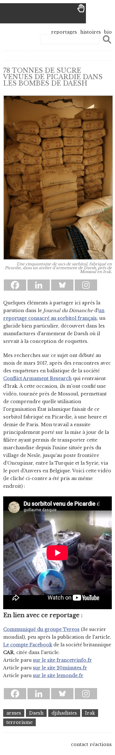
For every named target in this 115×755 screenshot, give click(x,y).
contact (79, 744)
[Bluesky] (62, 285)
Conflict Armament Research (37, 378)
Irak (90, 713)
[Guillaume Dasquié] (43, 13)
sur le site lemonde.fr (58, 675)
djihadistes (64, 713)
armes (13, 713)
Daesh (36, 713)
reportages (64, 32)
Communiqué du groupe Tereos (41, 629)
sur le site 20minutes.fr (60, 668)
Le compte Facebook (27, 645)
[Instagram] (86, 285)
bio (108, 32)
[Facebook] (15, 285)
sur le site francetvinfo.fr (62, 660)
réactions (101, 744)
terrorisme (19, 722)
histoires (90, 32)
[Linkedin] (38, 285)
